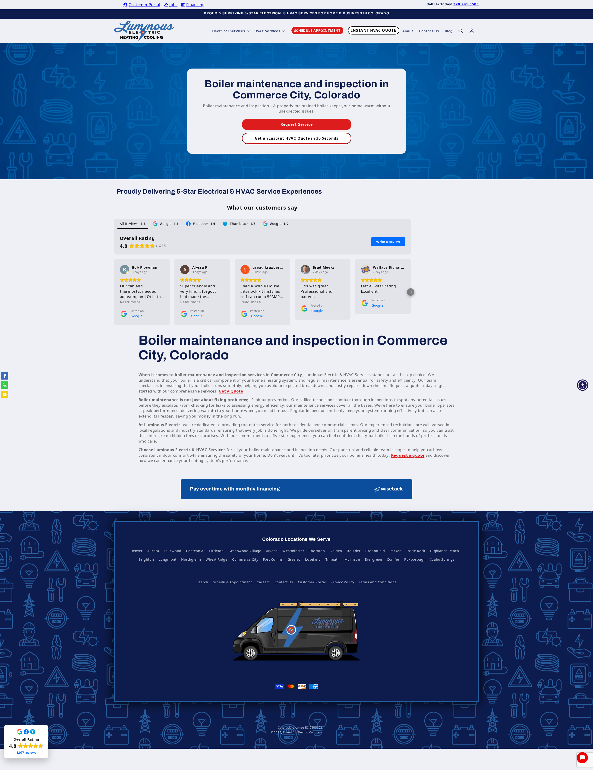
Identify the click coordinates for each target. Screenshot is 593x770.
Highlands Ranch (444, 550)
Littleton (216, 550)
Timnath (332, 559)
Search (202, 582)
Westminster (293, 550)
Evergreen (373, 559)
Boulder (353, 550)
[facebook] (4, 376)
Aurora (153, 550)
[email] (4, 394)
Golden (336, 550)
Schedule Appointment (232, 582)
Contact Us (283, 582)
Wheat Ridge (216, 559)
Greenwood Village (244, 550)
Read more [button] (130, 302)
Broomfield (375, 550)
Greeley (293, 559)
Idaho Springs (442, 559)
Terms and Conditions (378, 582)
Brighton (146, 559)
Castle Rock (415, 550)
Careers (263, 582)
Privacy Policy (342, 582)
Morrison (352, 559)
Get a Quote (231, 391)
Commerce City (245, 559)
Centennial (195, 550)
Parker (395, 550)
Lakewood (172, 550)
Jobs (173, 4)
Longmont (168, 559)
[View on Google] (124, 269)
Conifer (393, 559)
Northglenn (191, 559)
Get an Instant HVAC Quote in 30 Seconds (296, 138)
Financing (195, 4)
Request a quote (407, 455)
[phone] (4, 385)
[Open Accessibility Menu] (582, 385)
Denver (136, 550)
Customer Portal (144, 4)
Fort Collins (273, 559)
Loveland (313, 559)
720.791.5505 (466, 4)
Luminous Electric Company (302, 732)
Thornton (317, 550)
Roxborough (415, 559)
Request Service (297, 124)
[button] (230, 31)
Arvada (272, 550)
